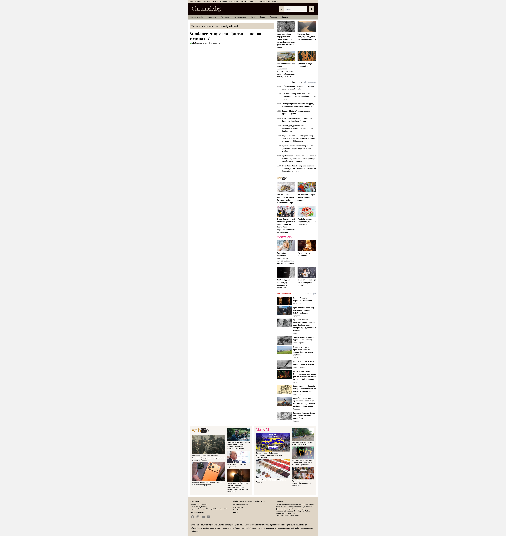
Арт (253, 17)
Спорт (285, 17)
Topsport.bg (233, 2)
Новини (236, 513)
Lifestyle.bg (244, 2)
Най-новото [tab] (297, 82)
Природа (273, 17)
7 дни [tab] (307, 294)
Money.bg (223, 2)
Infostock (253, 2)
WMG (191, 2)
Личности (225, 17)
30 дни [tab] (313, 294)
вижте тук (290, 513)
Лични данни (238, 507)
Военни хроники (197, 17)
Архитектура (240, 17)
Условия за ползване (240, 505)
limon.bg (275, 2)
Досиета (212, 17)
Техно (262, 17)
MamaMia (206, 2)
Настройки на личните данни (287, 515)
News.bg (215, 2)
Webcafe (198, 2)
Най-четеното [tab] (309, 82)
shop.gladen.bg (264, 2)
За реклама (237, 510)
